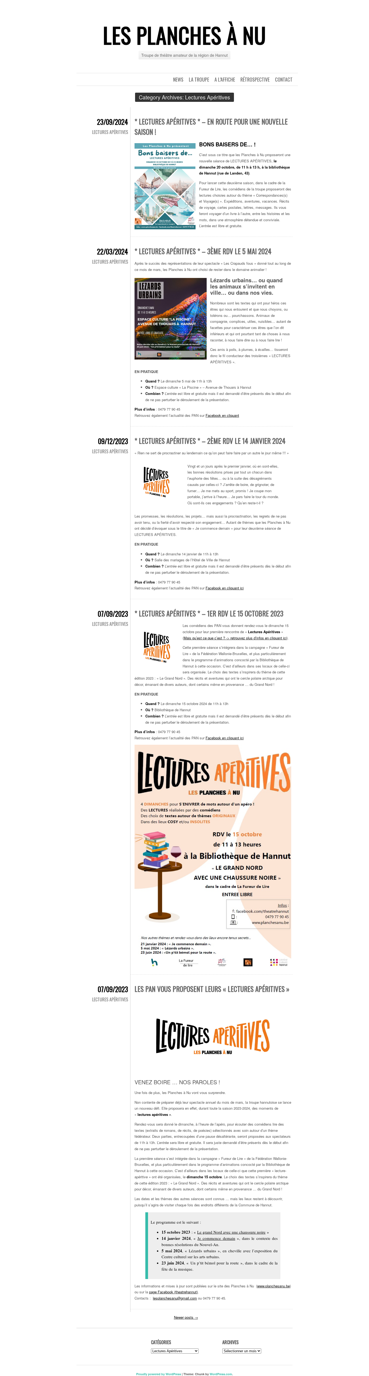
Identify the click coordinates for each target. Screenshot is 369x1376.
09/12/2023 (113, 441)
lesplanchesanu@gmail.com (175, 1298)
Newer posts (186, 1317)
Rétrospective (255, 79)
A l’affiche (224, 79)
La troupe (199, 79)
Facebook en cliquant (222, 415)
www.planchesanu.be (273, 1285)
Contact (284, 79)
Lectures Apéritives (110, 132)
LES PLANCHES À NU (184, 35)
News (178, 79)
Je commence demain (216, 1238)
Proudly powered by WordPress (158, 1374)
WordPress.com (221, 1374)
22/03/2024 (112, 251)
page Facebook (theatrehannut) (173, 1291)
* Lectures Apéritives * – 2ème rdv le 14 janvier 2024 (210, 441)
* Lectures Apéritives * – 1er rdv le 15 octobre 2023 (209, 613)
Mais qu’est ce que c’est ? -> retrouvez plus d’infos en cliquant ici (235, 637)
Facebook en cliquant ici (225, 587)
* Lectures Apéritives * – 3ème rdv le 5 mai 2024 (203, 251)
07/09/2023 (113, 614)
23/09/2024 (112, 122)
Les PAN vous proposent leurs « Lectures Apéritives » (212, 989)
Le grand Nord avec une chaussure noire (231, 1232)
